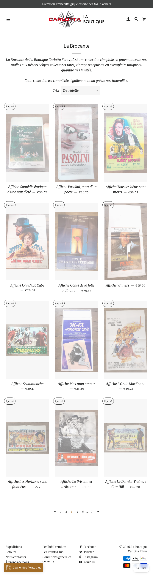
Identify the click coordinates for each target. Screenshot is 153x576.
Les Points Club (53, 552)
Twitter (88, 552)
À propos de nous (17, 562)
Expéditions (14, 547)
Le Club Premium (54, 547)
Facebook (89, 547)
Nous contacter (16, 557)
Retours (11, 552)
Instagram (90, 557)
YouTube (89, 562)
